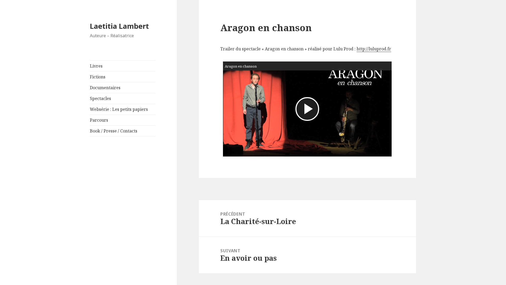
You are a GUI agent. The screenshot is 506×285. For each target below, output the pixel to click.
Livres (96, 66)
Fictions (97, 77)
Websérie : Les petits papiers (119, 109)
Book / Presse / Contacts (113, 131)
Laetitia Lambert (119, 26)
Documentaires (105, 88)
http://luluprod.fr (374, 49)
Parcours (99, 120)
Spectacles (100, 98)
